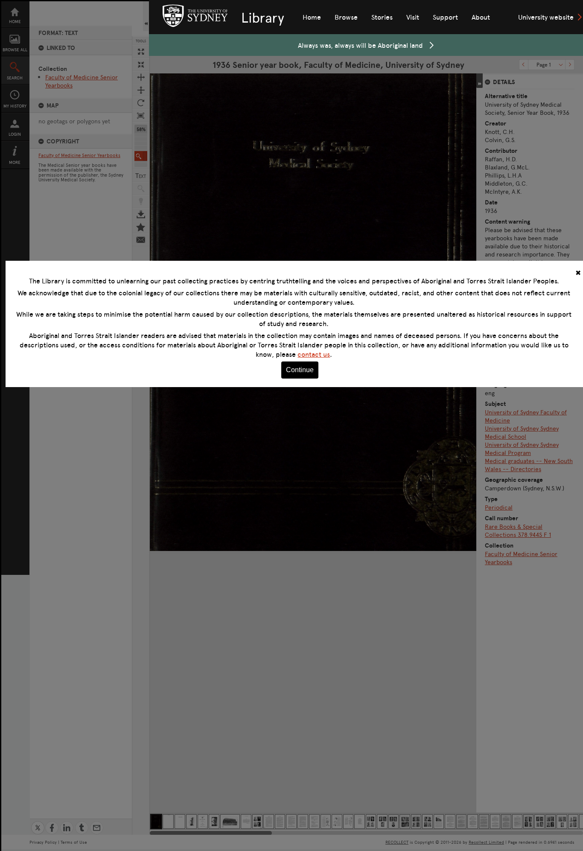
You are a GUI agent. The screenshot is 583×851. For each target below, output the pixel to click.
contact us (313, 354)
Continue (300, 369)
